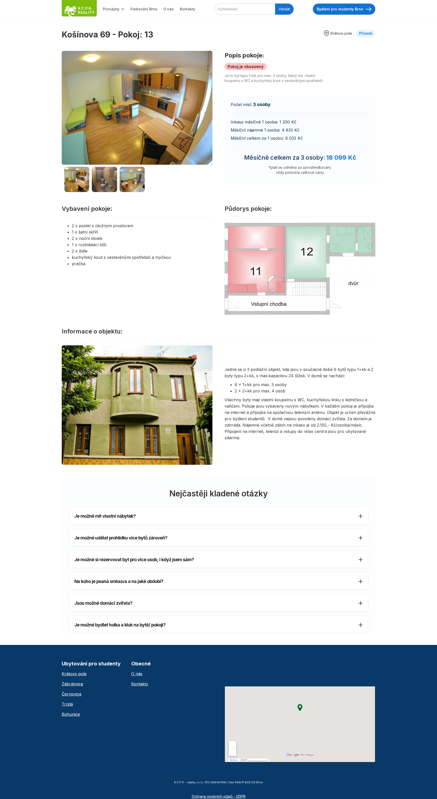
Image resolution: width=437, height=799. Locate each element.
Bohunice (71, 714)
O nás (168, 9)
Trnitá (67, 704)
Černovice (71, 694)
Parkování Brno (143, 9)
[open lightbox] (137, 108)
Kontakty (187, 9)
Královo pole (74, 673)
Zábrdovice (72, 683)
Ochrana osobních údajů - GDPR (219, 796)
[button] (113, 9)
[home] (79, 8)
